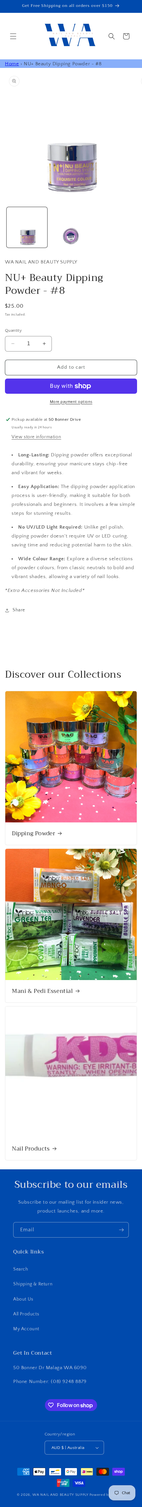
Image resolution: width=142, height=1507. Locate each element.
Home (12, 64)
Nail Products (31, 1149)
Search (20, 1269)
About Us (23, 1299)
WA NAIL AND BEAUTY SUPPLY (60, 1495)
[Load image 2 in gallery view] (71, 227)
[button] (13, 36)
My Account (26, 1329)
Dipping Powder (33, 833)
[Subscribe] (121, 1230)
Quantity (13, 330)
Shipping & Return (33, 1284)
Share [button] (19, 610)
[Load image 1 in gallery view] (27, 227)
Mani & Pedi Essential (42, 991)
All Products (26, 1314)
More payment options (71, 402)
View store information (36, 437)
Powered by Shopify (107, 1495)
